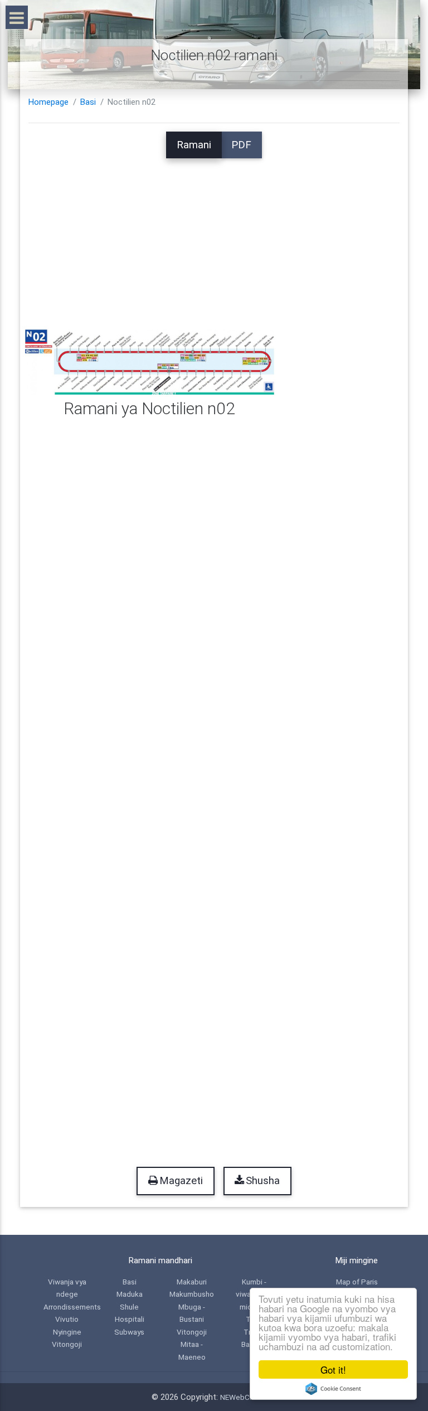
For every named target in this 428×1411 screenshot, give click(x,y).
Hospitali (129, 1319)
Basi (88, 102)
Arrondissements (72, 1306)
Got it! (333, 1369)
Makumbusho (191, 1293)
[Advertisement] (214, 236)
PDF (241, 145)
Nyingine (67, 1331)
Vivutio (67, 1319)
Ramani (194, 145)
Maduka (129, 1293)
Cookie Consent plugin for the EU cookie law (333, 1389)
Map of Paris (357, 1281)
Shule (129, 1306)
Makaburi (192, 1281)
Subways (129, 1331)
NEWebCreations (248, 1397)
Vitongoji (67, 1344)
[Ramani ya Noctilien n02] (149, 362)
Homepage (48, 102)
